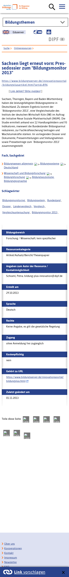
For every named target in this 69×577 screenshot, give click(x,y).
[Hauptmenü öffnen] (62, 7)
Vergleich (39, 206)
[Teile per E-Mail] (17, 433)
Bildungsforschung (14, 177)
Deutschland (11, 167)
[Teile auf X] (46, 419)
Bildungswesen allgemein (18, 163)
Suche (7, 48)
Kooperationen (13, 548)
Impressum (10, 557)
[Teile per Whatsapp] (57, 419)
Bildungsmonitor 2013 (44, 212)
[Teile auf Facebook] (36, 419)
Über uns (9, 543)
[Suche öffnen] (52, 7)
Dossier (6, 206)
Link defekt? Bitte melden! (25, 91)
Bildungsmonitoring (13, 200)
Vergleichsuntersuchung (16, 212)
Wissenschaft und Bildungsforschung (24, 173)
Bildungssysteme (49, 163)
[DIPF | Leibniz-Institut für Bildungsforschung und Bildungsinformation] (57, 39)
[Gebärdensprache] (38, 32)
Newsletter (10, 562)
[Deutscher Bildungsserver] (16, 7)
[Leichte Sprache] (49, 32)
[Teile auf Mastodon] (26, 419)
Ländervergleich (22, 206)
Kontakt (8, 552)
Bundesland (54, 200)
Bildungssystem (36, 200)
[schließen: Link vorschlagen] (63, 572)
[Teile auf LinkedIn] (6, 433)
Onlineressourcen (22, 48)
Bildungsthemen (20, 22)
